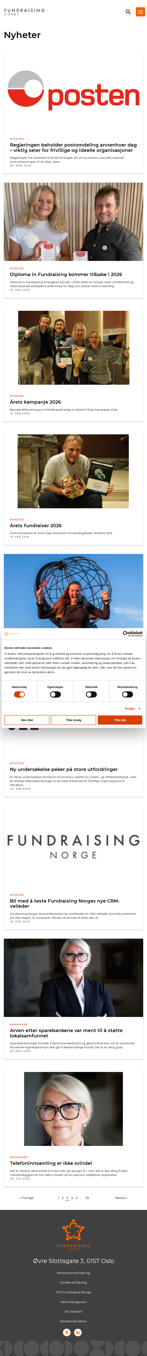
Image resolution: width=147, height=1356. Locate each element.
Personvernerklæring (73, 1273)
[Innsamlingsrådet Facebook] (67, 1335)
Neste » (121, 1198)
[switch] (55, 694)
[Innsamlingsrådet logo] (73, 1249)
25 (87, 1198)
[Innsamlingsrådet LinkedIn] (78, 1335)
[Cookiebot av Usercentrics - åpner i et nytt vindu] (126, 634)
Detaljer (130, 708)
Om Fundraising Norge (73, 1292)
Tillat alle (120, 720)
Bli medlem (73, 1311)
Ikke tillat (27, 720)
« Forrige (26, 1198)
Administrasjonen (73, 1302)
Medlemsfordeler (73, 1321)
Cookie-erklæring (73, 1282)
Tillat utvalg (73, 720)
